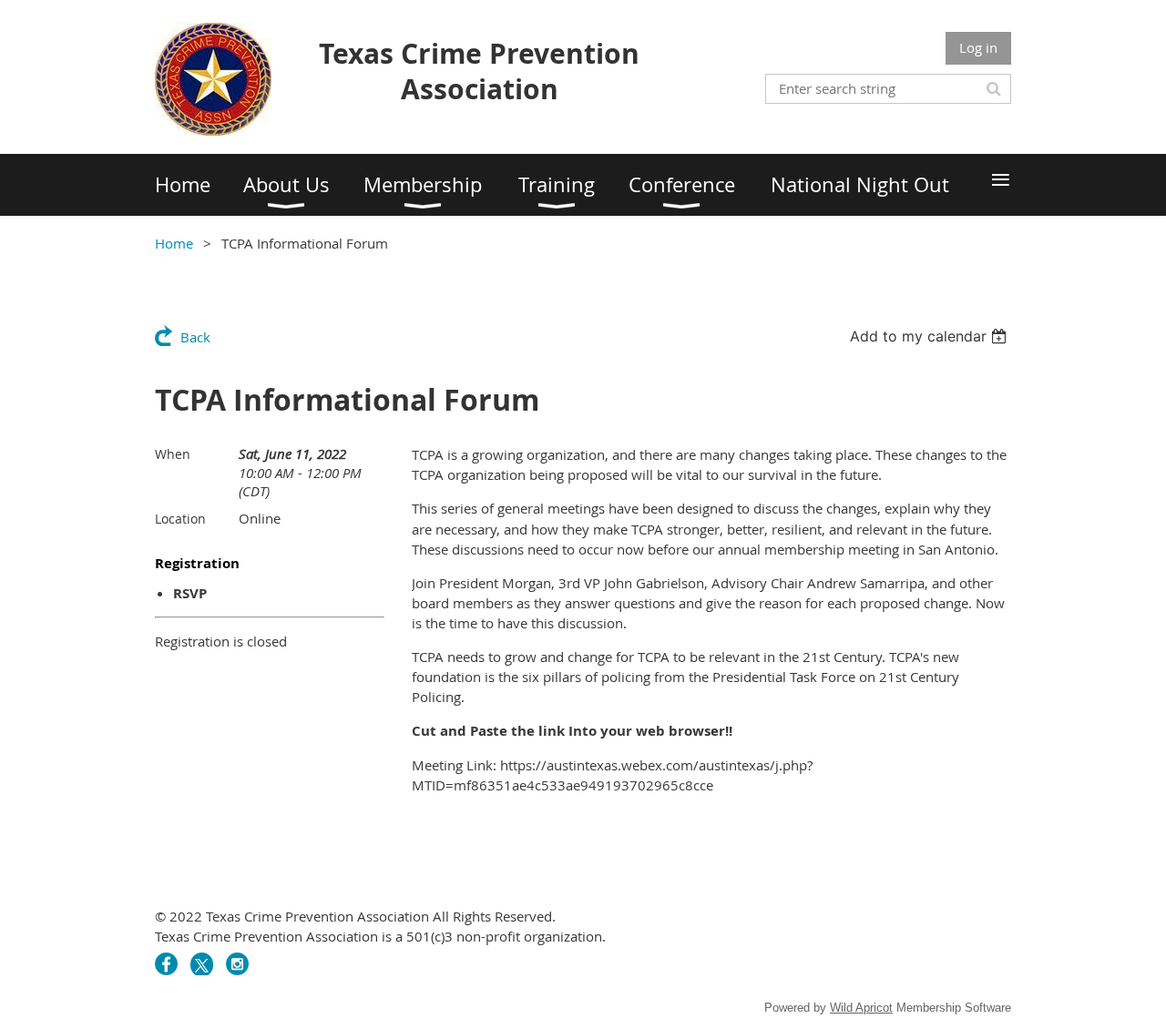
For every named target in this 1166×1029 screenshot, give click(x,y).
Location (180, 518)
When (172, 454)
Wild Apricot (861, 1007)
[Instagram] (237, 964)
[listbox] (930, 336)
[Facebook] (166, 964)
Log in (978, 47)
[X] (201, 964)
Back (195, 337)
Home (174, 243)
